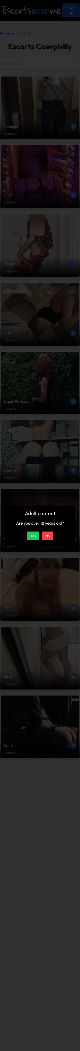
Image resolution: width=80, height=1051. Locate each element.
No (47, 536)
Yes (33, 536)
